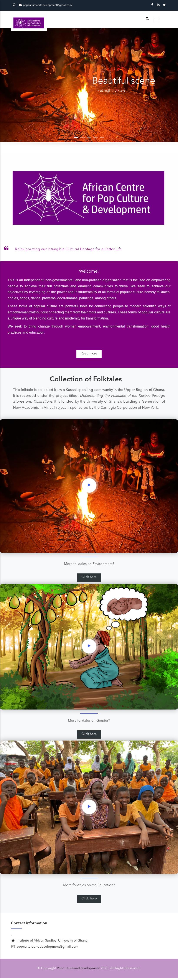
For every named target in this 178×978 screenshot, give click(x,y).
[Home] (29, 19)
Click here (89, 577)
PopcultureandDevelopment (78, 968)
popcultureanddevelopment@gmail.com (47, 946)
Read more (89, 353)
